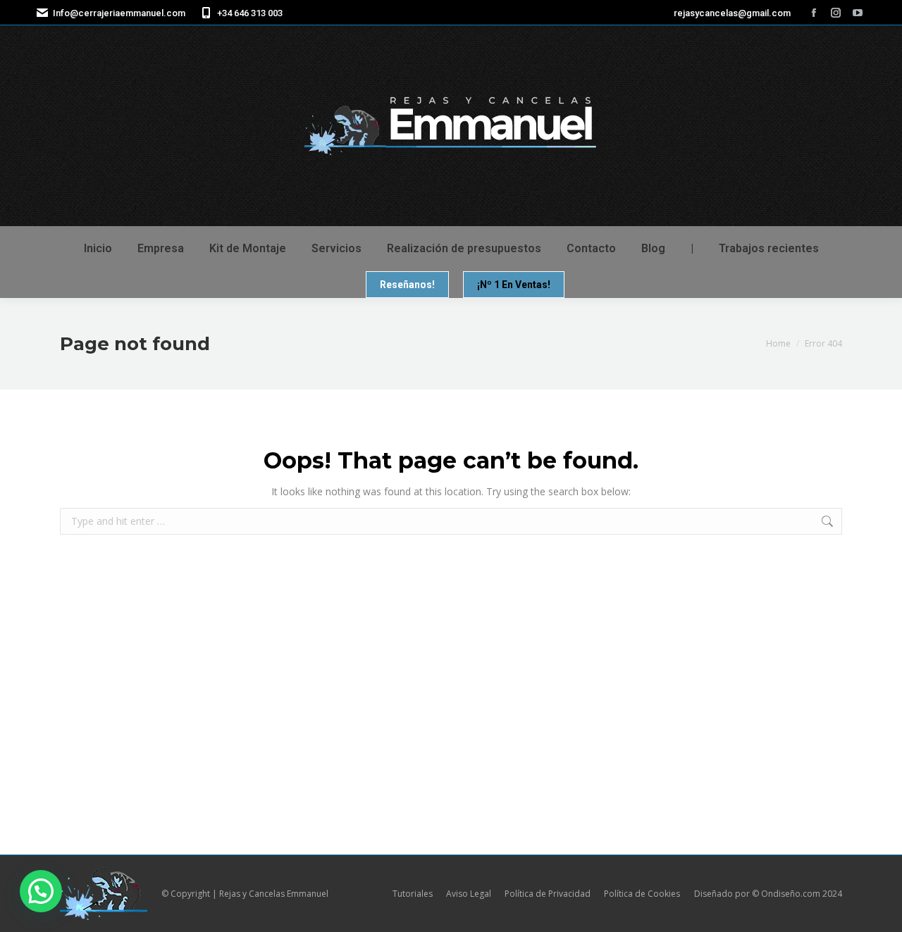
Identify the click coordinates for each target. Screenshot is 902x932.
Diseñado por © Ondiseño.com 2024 (768, 894)
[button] (41, 891)
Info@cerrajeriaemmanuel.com (119, 13)
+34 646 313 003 (250, 13)
